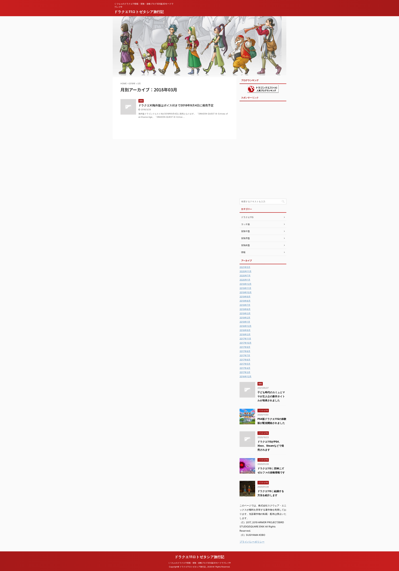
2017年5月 (245, 364)
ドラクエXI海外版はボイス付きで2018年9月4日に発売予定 (176, 105)
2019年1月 (245, 321)
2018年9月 (245, 330)
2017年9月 (245, 347)
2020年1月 (245, 279)
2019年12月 (245, 284)
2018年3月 (245, 334)
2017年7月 (245, 355)
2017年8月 (245, 351)
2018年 (132, 83)
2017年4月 (245, 368)
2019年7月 (245, 305)
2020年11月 (245, 271)
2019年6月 (245, 309)
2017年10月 (245, 342)
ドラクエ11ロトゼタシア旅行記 (139, 12)
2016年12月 (245, 376)
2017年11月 (245, 338)
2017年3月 (245, 372)
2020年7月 (245, 275)
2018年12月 (245, 326)
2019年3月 (245, 313)
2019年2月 (245, 317)
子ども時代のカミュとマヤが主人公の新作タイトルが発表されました (271, 396)
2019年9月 (245, 296)
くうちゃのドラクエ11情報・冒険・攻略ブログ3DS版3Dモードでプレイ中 (199, 563)
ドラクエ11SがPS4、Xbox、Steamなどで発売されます (270, 445)
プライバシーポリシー (252, 541)
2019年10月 (246, 292)
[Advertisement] (263, 150)
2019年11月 (245, 288)
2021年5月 (245, 267)
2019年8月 (245, 300)
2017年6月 (245, 359)
